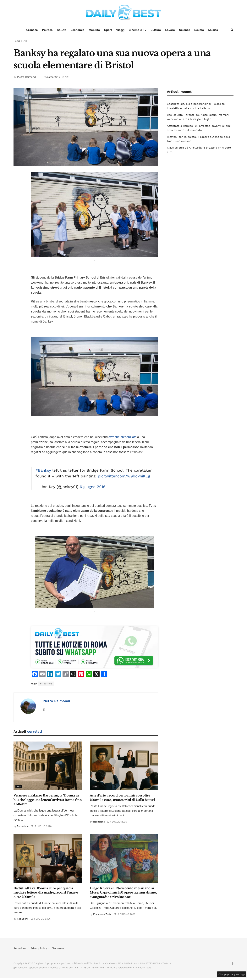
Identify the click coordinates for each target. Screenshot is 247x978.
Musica (213, 30)
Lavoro (170, 30)
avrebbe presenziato (122, 437)
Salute (61, 30)
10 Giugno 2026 (125, 914)
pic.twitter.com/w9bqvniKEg (124, 476)
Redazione (23, 826)
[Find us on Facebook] (232, 963)
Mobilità (94, 30)
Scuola (199, 30)
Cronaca (32, 30)
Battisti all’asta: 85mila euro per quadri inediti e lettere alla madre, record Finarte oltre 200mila (46, 892)
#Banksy (43, 470)
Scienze (184, 30)
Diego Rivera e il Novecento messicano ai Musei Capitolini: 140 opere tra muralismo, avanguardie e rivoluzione (123, 892)
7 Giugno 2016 (51, 76)
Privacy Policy (39, 948)
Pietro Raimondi (26, 76)
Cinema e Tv (137, 30)
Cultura (156, 30)
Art (25, 41)
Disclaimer (58, 948)
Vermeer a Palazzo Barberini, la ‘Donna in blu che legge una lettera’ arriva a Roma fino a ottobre (48, 799)
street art (46, 683)
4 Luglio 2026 (118, 821)
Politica (47, 30)
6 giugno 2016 (92, 486)
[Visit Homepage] (123, 12)
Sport (108, 30)
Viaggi (120, 30)
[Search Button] (232, 30)
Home (17, 41)
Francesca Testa (102, 914)
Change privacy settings (231, 974)
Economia (77, 30)
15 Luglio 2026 (42, 826)
